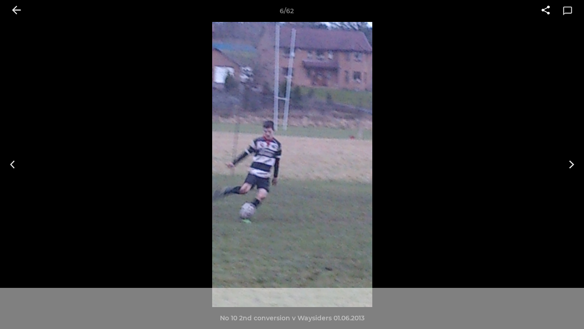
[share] (545, 11)
